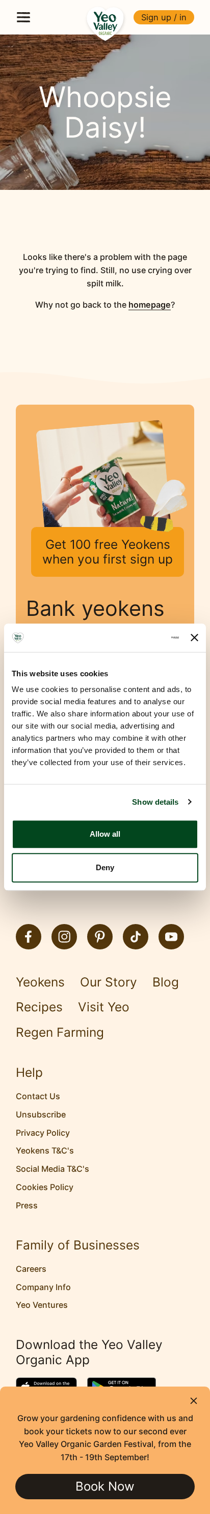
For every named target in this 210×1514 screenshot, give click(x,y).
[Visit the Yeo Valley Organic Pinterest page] (100, 936)
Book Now (105, 1486)
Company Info (43, 1287)
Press (27, 1205)
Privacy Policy (43, 1133)
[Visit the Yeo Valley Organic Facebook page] (28, 936)
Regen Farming (60, 1032)
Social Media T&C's (52, 1169)
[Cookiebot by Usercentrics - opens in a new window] (136, 637)
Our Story (108, 982)
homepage (149, 305)
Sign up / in (164, 17)
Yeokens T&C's (45, 1150)
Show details (155, 802)
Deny (105, 867)
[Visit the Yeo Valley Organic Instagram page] (64, 936)
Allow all (105, 834)
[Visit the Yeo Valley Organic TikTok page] (135, 936)
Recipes (39, 1007)
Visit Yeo (103, 1007)
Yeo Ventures (42, 1305)
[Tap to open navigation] (23, 17)
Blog (165, 982)
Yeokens (40, 982)
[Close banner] (194, 638)
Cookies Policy (44, 1187)
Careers (31, 1269)
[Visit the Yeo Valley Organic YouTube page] (171, 936)
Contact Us (38, 1096)
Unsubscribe (41, 1114)
